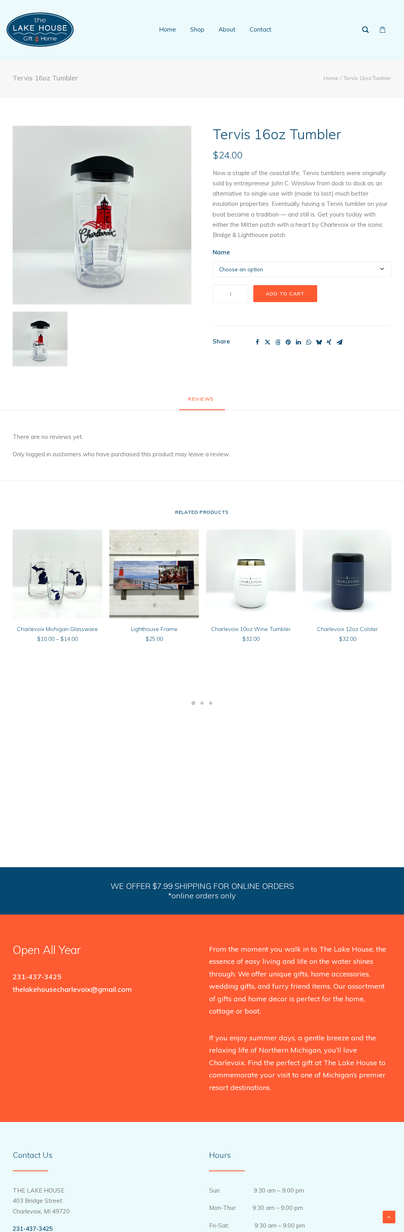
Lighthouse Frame (154, 629)
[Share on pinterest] (288, 342)
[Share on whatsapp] (308, 342)
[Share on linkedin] (298, 342)
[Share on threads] (277, 342)
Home (331, 78)
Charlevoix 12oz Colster (347, 629)
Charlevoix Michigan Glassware (57, 629)
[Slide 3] (210, 703)
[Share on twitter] (267, 342)
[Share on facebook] (257, 342)
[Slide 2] (202, 703)
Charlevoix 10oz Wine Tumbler (251, 629)
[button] (102, 215)
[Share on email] (339, 342)
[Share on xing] (329, 342)
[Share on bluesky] (319, 342)
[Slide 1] (193, 703)
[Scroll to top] (389, 1216)
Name (221, 252)
